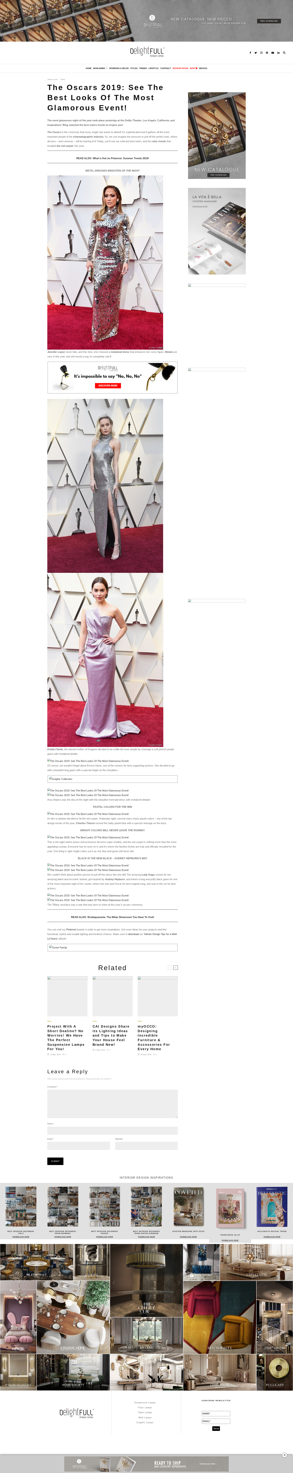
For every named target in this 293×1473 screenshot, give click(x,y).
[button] (289, 1215)
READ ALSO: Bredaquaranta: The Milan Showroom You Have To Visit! (112, 917)
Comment (52, 1087)
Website (119, 1139)
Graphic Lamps (145, 1422)
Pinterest (71, 929)
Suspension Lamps (145, 1402)
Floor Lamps (145, 1407)
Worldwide (99, 68)
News (63, 79)
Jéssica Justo (52, 79)
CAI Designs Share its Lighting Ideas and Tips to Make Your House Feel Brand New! (111, 1035)
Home (88, 68)
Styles (134, 68)
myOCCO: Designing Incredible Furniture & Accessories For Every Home (154, 1038)
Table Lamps (145, 1412)
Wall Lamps (145, 1417)
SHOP (192, 68)
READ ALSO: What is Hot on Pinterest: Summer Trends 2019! (112, 158)
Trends (143, 68)
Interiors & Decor (119, 68)
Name (50, 1124)
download (133, 934)
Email (50, 1139)
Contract (165, 68)
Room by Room (180, 68)
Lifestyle (154, 68)
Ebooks (203, 68)
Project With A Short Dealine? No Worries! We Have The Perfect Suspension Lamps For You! (66, 1038)
